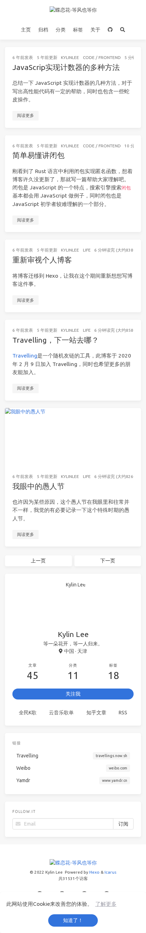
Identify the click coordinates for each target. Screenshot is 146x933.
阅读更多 (25, 115)
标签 (78, 30)
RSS (123, 712)
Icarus (110, 872)
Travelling (24, 356)
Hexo (94, 872)
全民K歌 (27, 712)
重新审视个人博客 (42, 259)
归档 (43, 30)
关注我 (73, 694)
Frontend (110, 57)
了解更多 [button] (106, 904)
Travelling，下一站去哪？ (55, 340)
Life (87, 250)
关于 (95, 30)
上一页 (38, 560)
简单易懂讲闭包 (38, 155)
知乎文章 (96, 712)
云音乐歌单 (61, 712)
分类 (61, 30)
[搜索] (123, 30)
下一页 (107, 560)
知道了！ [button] (73, 920)
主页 (26, 30)
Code (89, 57)
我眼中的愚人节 (38, 486)
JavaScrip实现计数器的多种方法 (66, 67)
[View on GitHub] (110, 30)
